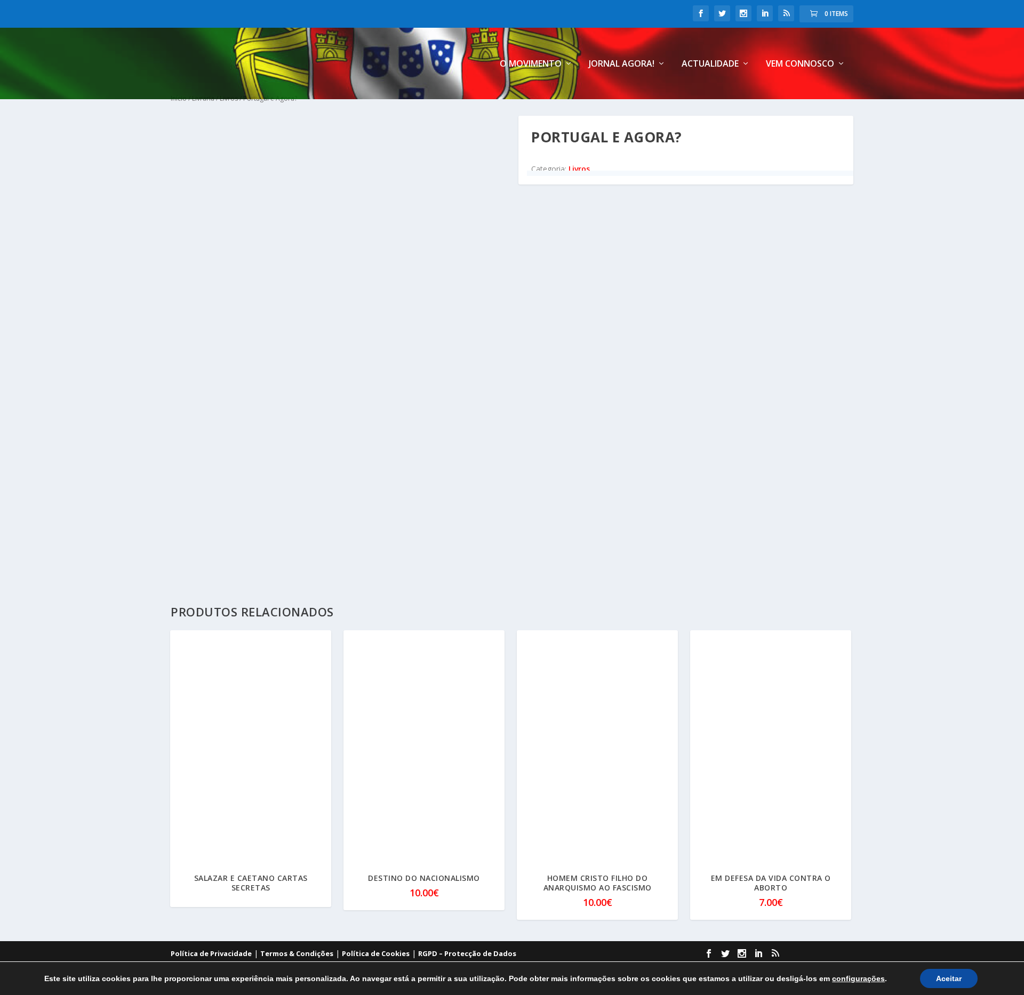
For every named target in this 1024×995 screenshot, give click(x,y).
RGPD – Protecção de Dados (467, 953)
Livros (579, 169)
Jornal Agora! (621, 64)
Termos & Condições (296, 953)
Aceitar (949, 978)
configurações (858, 978)
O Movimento (531, 64)
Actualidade (710, 64)
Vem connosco (800, 64)
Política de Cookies (376, 953)
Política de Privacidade (211, 953)
